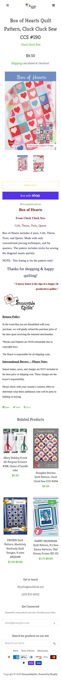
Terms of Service (27, 650)
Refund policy (42, 650)
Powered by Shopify (48, 674)
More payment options (30, 204)
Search (15, 650)
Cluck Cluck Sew (30, 44)
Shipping (16, 63)
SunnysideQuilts (29, 674)
